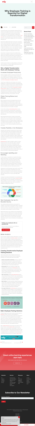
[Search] (33, 27)
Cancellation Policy (17, 416)
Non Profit (2, 381)
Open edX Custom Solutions (12, 380)
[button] (17, 363)
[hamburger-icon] (32, 1)
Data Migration (12, 385)
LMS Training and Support (12, 384)
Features (28, 380)
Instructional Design (13, 382)
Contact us (28, 382)
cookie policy (4, 422)
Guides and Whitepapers (20, 380)
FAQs (19, 383)
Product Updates (20, 382)
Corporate (2, 380)
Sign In (28, 383)
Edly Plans (28, 381)
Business (2, 382)
